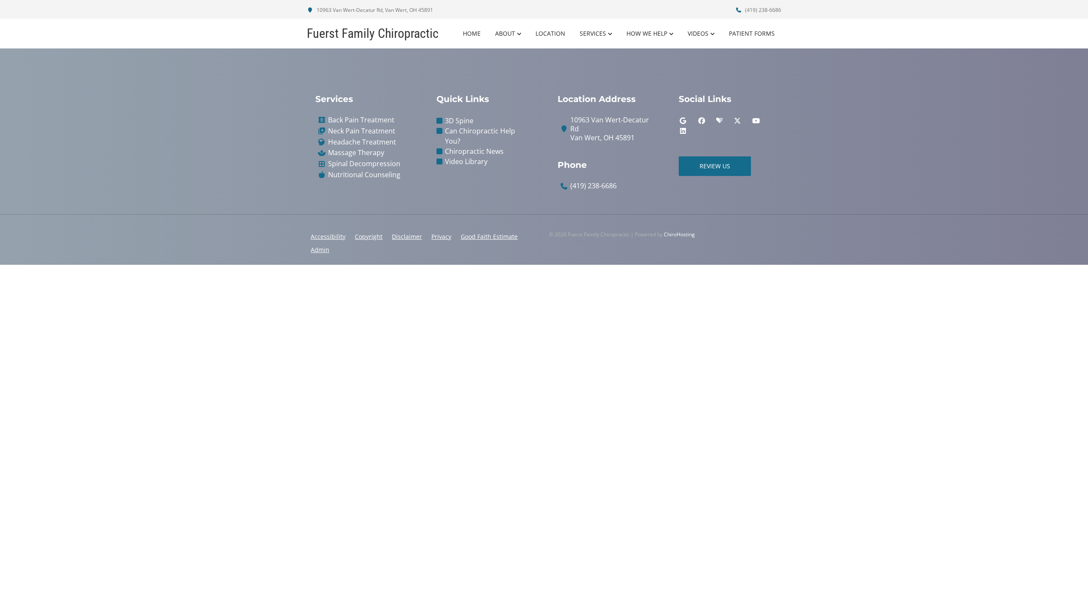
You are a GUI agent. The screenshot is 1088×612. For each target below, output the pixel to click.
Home (472, 33)
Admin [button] (320, 250)
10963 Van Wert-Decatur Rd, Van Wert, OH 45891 (374, 10)
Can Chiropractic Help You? (480, 136)
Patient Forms (752, 33)
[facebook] (701, 121)
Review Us (715, 166)
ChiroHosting (679, 234)
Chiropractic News (474, 151)
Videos (698, 33)
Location (550, 33)
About (505, 33)
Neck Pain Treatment (361, 131)
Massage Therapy (356, 152)
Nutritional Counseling (364, 174)
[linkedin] (683, 131)
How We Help (646, 33)
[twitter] (737, 121)
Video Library (466, 161)
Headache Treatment (362, 142)
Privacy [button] (441, 236)
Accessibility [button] (328, 236)
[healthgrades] (719, 121)
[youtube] (756, 121)
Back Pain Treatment (361, 120)
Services (593, 33)
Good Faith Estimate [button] (489, 236)
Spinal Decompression (364, 163)
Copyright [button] (368, 236)
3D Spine (459, 120)
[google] (683, 121)
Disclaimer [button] (407, 236)
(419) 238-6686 (762, 10)
